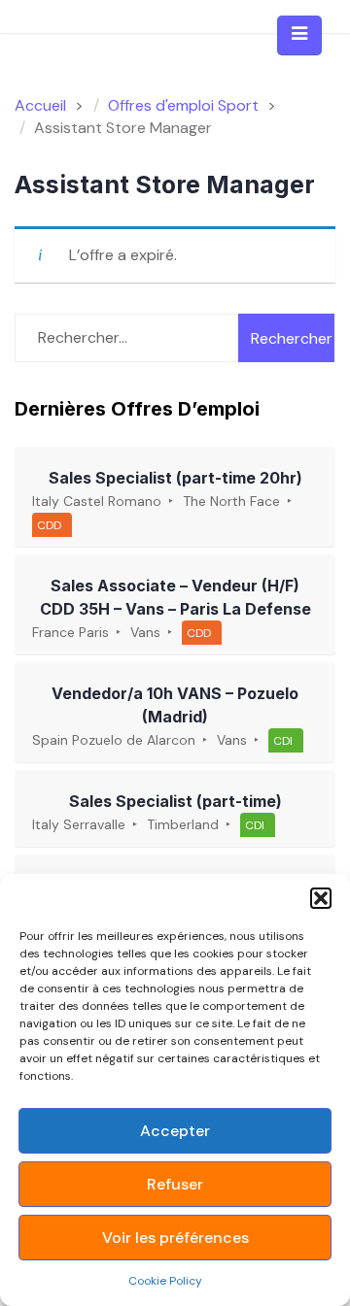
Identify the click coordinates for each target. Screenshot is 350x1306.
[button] (321, 898)
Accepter (175, 1131)
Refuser (175, 1184)
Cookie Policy (165, 1281)
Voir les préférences (175, 1237)
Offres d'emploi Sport (183, 105)
